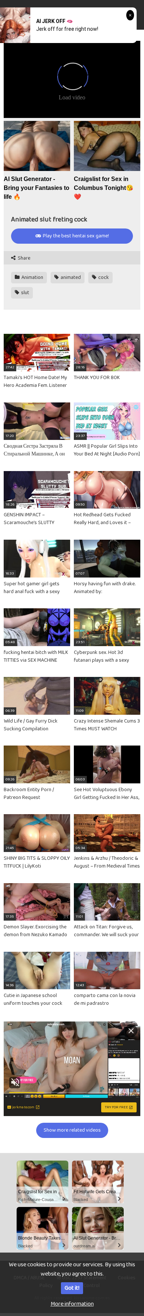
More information (72, 1304)
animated (70, 277)
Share (23, 258)
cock (103, 277)
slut (24, 293)
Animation (31, 277)
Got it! (72, 1288)
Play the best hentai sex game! (75, 236)
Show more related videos (72, 1130)
